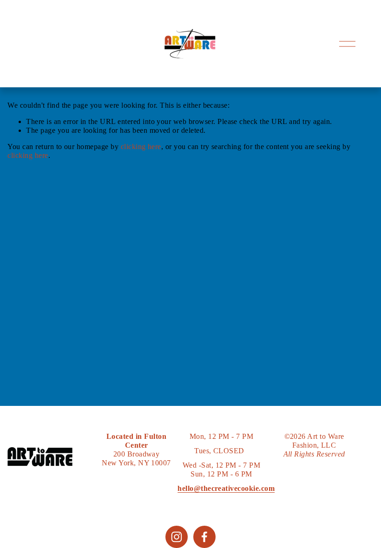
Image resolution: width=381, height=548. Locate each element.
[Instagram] (176, 537)
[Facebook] (204, 537)
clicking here (141, 146)
